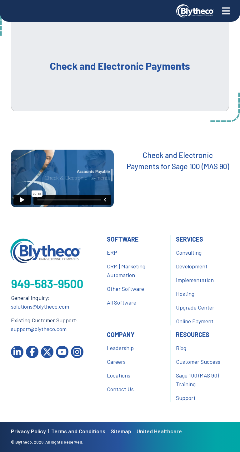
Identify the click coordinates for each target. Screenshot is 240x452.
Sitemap (121, 431)
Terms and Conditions (78, 431)
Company (121, 334)
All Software (121, 302)
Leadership (120, 347)
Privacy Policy (28, 431)
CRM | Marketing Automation (126, 270)
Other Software (125, 288)
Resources (192, 334)
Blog (181, 347)
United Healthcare (159, 431)
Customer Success (198, 361)
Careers (116, 361)
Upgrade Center (195, 307)
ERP (112, 252)
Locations (118, 375)
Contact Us (120, 389)
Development (192, 266)
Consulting (189, 252)
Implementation (195, 279)
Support (186, 397)
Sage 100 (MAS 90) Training (197, 379)
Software (122, 239)
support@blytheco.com (39, 328)
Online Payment (194, 321)
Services (189, 239)
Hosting (185, 293)
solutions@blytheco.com (40, 306)
